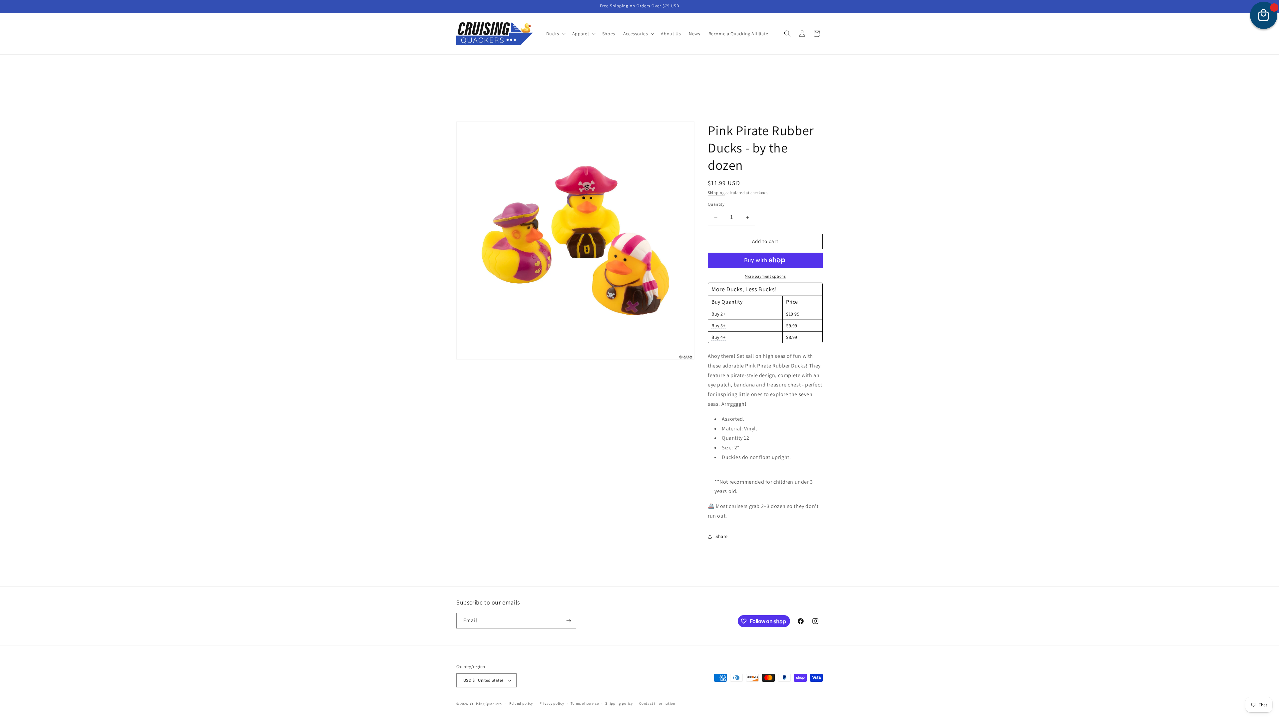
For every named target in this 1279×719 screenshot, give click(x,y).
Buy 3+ (718, 326)
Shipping (716, 192)
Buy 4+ (718, 337)
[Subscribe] (568, 620)
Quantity (716, 204)
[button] (555, 34)
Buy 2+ (718, 314)
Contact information (657, 703)
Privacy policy (552, 703)
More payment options (765, 276)
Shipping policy (619, 703)
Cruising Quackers (486, 703)
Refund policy (521, 703)
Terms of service (585, 703)
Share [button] (721, 536)
